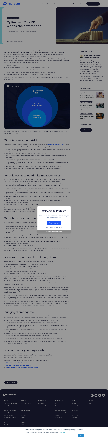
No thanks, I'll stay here (54, 227)
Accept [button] (81, 435)
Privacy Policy (62, 432)
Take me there (54, 223)
